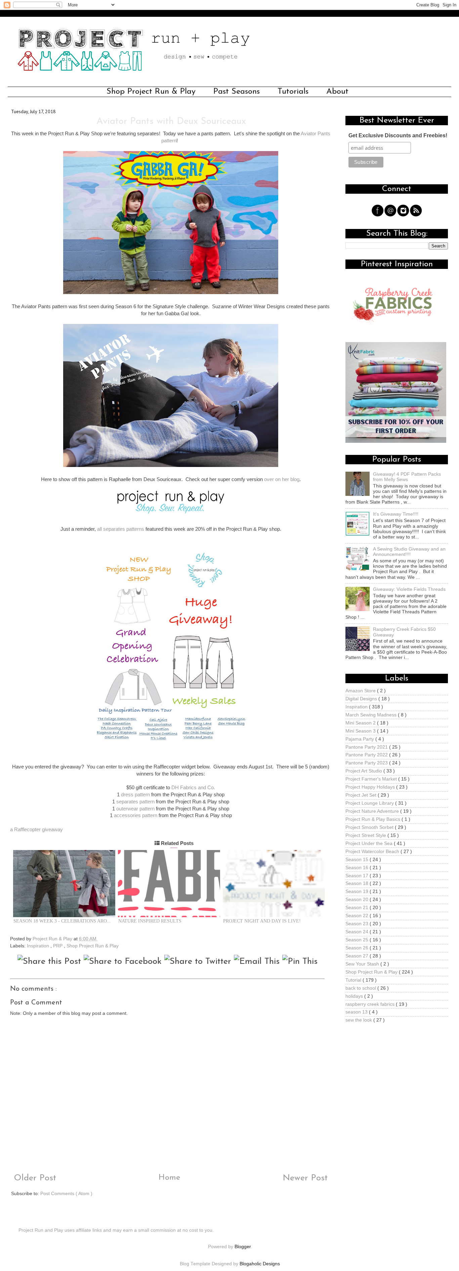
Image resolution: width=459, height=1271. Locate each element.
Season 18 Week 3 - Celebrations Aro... (62, 921)
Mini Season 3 (361, 731)
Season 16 (357, 867)
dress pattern (135, 794)
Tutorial (354, 980)
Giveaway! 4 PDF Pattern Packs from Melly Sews (407, 477)
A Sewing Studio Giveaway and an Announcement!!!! (409, 552)
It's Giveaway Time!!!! (395, 514)
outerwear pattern (135, 808)
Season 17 (357, 875)
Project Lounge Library (370, 803)
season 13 (357, 1012)
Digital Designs (361, 698)
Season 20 (357, 899)
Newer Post (306, 1178)
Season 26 (357, 947)
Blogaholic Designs (260, 1263)
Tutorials (293, 92)
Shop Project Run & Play (151, 92)
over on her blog (281, 479)
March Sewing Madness (371, 714)
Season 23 (357, 923)
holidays (354, 996)
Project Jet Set (361, 795)
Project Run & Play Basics (373, 819)
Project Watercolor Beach (373, 851)
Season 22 (357, 915)
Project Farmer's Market (371, 779)
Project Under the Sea (369, 843)
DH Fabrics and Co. (193, 787)
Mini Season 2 (361, 722)
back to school (361, 988)
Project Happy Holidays (370, 787)
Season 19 (357, 891)
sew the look (359, 1020)
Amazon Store (361, 690)
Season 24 (357, 931)
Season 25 (357, 939)
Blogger (243, 1246)
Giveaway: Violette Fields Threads (409, 589)
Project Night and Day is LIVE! (262, 921)
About (337, 92)
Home (169, 1178)
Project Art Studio (364, 770)
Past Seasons (236, 92)
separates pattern (135, 801)
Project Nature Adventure (372, 811)
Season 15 (357, 859)
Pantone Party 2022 (367, 754)
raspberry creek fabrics (370, 1004)
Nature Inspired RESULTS (149, 921)
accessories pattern (135, 815)
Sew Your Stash (362, 964)
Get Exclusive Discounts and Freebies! (397, 135)
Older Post (33, 1178)
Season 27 (357, 955)
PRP (58, 945)
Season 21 (357, 907)
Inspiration (38, 945)
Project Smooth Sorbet (370, 827)
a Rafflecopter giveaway (36, 829)
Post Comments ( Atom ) (66, 1193)
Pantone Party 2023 (367, 762)
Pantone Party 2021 (367, 747)
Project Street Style (366, 835)
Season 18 (357, 883)
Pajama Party (360, 739)
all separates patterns (120, 529)
